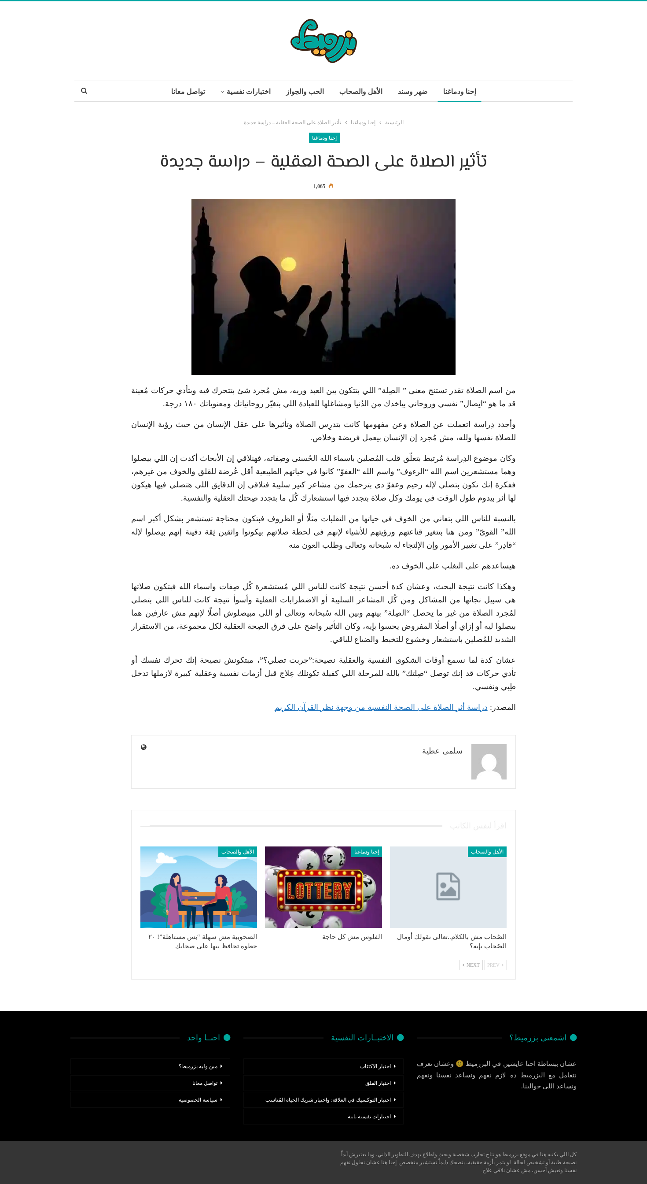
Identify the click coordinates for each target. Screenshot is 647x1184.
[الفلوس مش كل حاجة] (323, 887)
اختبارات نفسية (249, 91)
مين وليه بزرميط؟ (198, 1066)
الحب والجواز (305, 91)
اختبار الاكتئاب (375, 1066)
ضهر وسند (413, 91)
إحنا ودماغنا (459, 91)
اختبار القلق (378, 1083)
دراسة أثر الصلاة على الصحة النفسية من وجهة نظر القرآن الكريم (381, 707)
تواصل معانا (188, 91)
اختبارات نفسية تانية (369, 1116)
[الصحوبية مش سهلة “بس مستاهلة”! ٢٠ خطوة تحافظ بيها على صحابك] (198, 887)
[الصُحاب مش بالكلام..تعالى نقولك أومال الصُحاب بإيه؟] (448, 887)
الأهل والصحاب (360, 91)
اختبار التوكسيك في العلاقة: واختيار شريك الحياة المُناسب (328, 1100)
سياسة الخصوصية (198, 1100)
